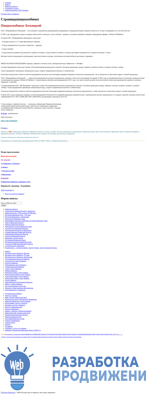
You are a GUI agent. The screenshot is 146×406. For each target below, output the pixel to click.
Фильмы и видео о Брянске (15, 305)
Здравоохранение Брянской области (18, 232)
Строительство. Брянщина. (15, 246)
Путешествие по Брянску (10, 14)
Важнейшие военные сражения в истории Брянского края (26, 221)
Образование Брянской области (16, 234)
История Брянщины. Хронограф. (17, 217)
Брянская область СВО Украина (16, 10)
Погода (7, 324)
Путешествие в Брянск (13, 294)
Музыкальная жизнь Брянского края (18, 242)
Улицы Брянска (10, 280)
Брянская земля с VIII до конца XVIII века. (20, 213)
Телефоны (9, 326)
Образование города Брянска (15, 265)
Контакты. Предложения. (74, 337)
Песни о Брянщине (12, 309)
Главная (8, 3)
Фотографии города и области (16, 303)
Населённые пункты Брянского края (18, 226)
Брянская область (11, 6)
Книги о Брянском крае (13, 307)
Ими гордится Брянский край (16, 297)
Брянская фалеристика (13, 317)
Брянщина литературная (14, 238)
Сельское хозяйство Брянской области (19, 244)
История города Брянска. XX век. (17, 255)
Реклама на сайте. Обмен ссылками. (58, 337)
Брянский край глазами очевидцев (17, 313)
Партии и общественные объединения (19, 288)
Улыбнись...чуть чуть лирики (15, 328)
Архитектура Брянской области (16, 228)
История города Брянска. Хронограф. (18, 257)
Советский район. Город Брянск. (17, 276)
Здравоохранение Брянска (14, 267)
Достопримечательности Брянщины (18, 230)
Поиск (3, 203)
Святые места (10, 322)
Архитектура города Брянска (15, 261)
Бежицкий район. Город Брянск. (17, 273)
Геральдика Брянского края (15, 219)
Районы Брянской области (14, 225)
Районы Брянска (11, 271)
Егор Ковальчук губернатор (15, 290)
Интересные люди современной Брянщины (21, 299)
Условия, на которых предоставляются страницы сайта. (16, 337)
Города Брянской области (14, 223)
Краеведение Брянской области (16, 315)
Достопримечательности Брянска (17, 259)
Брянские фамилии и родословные (17, 301)
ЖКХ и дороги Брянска (13, 284)
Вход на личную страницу (14, 194)
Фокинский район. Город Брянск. (17, 278)
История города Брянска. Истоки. (17, 253)
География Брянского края (14, 319)
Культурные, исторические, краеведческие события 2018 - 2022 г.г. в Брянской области (34, 141)
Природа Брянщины (12, 321)
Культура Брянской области (15, 236)
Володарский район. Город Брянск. (18, 274)
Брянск (7, 4)
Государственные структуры (15, 286)
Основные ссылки (11, 8)
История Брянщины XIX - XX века (18, 215)
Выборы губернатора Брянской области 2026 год (23, 330)
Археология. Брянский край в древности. (20, 211)
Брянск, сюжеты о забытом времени (18, 311)
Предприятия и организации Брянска (18, 282)
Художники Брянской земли (15, 240)
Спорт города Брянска (13, 269)
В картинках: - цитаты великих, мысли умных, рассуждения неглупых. (31, 248)
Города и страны (11, 295)
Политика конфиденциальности (39, 337)
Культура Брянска (11, 263)
